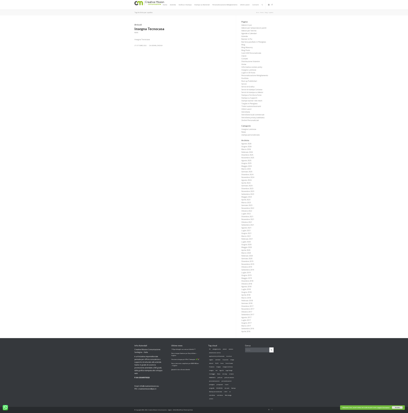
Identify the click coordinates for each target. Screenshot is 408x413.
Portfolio (245, 78)
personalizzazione (214, 381)
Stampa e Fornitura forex (251, 95)
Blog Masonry (247, 47)
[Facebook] (272, 4)
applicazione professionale (216, 356)
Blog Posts (245, 50)
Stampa (233, 388)
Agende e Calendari (249, 33)
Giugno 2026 (246, 146)
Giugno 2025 (246, 163)
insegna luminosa (228, 367)
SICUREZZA (219, 388)
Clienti (243, 56)
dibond (211, 363)
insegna (218, 367)
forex (222, 363)
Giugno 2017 (246, 323)
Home (262, 12)
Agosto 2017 (246, 317)
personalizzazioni (227, 381)
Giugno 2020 (246, 244)
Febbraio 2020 (247, 256)
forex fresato (229, 363)
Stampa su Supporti (249, 98)
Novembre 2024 (247, 177)
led (216, 370)
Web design (228, 395)
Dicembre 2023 (247, 188)
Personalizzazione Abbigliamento (254, 75)
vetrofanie (220, 395)
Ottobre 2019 (246, 267)
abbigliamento (217, 349)
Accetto (397, 407)
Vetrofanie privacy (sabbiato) (252, 117)
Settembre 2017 (247, 314)
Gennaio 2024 (246, 185)
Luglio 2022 (246, 213)
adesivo (231, 349)
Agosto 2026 (246, 143)
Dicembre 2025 (247, 155)
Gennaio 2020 (246, 258)
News (136, 32)
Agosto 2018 (246, 286)
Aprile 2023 (245, 199)
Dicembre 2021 (247, 216)
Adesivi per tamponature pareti (253, 28)
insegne (211, 370)
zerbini (211, 399)
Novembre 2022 (247, 208)
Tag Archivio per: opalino (143, 12)
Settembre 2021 (247, 225)
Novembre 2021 (247, 219)
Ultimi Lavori (246, 109)
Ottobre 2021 (246, 222)
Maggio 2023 (246, 197)
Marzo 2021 (246, 236)
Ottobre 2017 (246, 312)
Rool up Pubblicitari (249, 81)
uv (230, 391)
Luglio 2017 (246, 320)
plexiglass (212, 384)
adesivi (225, 349)
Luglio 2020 (246, 242)
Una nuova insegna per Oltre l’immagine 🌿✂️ (185, 359)
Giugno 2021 (246, 233)
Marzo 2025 (246, 169)
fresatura (211, 367)
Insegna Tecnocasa (149, 29)
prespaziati (220, 384)
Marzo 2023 (246, 202)
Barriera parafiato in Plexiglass (253, 42)
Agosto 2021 (246, 228)
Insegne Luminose (248, 70)
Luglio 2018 (246, 289)
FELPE (216, 363)
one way (224, 374)
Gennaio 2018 (246, 303)
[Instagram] (268, 4)
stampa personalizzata (250, 135)
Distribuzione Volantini (250, 61)
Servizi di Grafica (247, 87)
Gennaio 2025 (246, 171)
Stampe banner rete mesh (251, 101)
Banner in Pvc (246, 39)
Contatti (244, 58)
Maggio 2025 (246, 166)
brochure (229, 356)
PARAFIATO (212, 377)
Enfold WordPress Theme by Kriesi (183, 410)
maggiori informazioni (383, 407)
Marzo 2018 (246, 298)
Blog (266, 12)
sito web (227, 388)
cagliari (211, 359)
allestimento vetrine (215, 352)
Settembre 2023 (247, 194)
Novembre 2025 (247, 157)
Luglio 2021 (246, 230)
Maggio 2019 (246, 278)
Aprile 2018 (245, 295)
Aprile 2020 (245, 250)
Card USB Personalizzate (251, 53)
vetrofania (212, 395)
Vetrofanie (245, 112)
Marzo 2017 (246, 326)
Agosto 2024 (246, 180)
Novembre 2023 (247, 191)
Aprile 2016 (245, 331)
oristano (231, 374)
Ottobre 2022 (246, 211)
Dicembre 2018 (247, 281)
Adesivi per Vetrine (248, 30)
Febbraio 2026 (247, 152)
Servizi (244, 84)
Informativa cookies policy (251, 67)
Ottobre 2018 (246, 284)
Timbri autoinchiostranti (251, 106)
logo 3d (221, 370)
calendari (217, 359)
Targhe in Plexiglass (249, 103)
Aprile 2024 (245, 183)
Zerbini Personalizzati (250, 120)
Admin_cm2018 (157, 45)
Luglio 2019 (246, 272)
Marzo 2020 (246, 253)
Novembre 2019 (247, 264)
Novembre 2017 (247, 309)
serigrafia (211, 388)
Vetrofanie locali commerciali (252, 115)
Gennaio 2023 (246, 205)
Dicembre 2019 (247, 261)
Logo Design (229, 370)
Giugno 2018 (246, 292)
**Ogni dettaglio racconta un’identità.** (183, 349)
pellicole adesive (229, 377)
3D (210, 349)
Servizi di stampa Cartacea (251, 89)
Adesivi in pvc (246, 25)
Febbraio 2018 (247, 300)
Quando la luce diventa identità (180, 369)
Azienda (244, 36)
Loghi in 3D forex (248, 73)
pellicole (219, 377)
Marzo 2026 (246, 149)
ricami (226, 384)
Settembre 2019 (247, 270)
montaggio (212, 374)
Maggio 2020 (246, 247)
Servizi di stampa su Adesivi (252, 92)
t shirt (225, 391)
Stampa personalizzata (215, 391)
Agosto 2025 (246, 160)
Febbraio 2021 (247, 239)
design (232, 359)
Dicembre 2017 (247, 306)
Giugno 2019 (246, 275)
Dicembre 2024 (247, 174)
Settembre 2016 (247, 328)
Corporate (225, 359)
